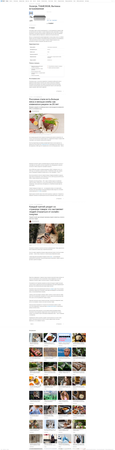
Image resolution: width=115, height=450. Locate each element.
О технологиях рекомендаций (100, 449)
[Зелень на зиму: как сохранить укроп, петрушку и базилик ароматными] (36, 368)
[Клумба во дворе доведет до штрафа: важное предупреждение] (79, 426)
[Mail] (1, 1)
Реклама (8, 449)
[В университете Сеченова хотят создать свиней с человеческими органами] (79, 368)
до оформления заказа (51, 306)
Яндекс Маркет (54, 20)
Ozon (50, 20)
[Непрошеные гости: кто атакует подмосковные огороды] (50, 383)
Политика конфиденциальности (109, 449)
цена (51, 256)
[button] (46, 124)
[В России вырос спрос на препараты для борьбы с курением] (36, 412)
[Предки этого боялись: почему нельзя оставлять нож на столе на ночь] (50, 368)
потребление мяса (45, 144)
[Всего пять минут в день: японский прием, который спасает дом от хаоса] (50, 412)
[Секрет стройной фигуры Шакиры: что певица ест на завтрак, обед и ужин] (64, 397)
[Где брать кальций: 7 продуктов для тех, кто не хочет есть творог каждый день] (79, 340)
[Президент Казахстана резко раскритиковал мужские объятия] (64, 354)
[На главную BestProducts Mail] (3, 1)
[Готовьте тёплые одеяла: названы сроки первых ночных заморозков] (79, 354)
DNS (48, 20)
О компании (4, 449)
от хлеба (39, 191)
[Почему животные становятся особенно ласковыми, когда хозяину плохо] (36, 397)
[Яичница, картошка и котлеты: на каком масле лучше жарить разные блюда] (64, 412)
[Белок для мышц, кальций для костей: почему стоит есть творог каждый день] (79, 397)
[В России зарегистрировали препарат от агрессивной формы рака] (64, 441)
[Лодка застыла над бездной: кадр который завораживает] (50, 397)
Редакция (84, 449)
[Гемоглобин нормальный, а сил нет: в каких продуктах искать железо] (36, 354)
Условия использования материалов (91, 449)
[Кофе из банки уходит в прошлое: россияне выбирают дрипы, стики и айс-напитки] (64, 383)
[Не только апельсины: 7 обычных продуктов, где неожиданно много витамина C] (36, 383)
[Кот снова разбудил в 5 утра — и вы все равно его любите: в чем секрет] (50, 426)
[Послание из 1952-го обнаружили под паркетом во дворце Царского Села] (50, 354)
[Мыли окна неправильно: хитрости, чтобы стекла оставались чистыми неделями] (36, 340)
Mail (1, 449)
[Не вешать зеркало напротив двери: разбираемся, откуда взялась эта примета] (36, 441)
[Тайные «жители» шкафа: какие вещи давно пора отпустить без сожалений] (79, 441)
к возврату (52, 288)
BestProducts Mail (39, 204)
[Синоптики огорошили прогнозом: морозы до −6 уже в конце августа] (50, 441)
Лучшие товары (38, 3)
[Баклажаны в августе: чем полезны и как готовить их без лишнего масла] (50, 340)
